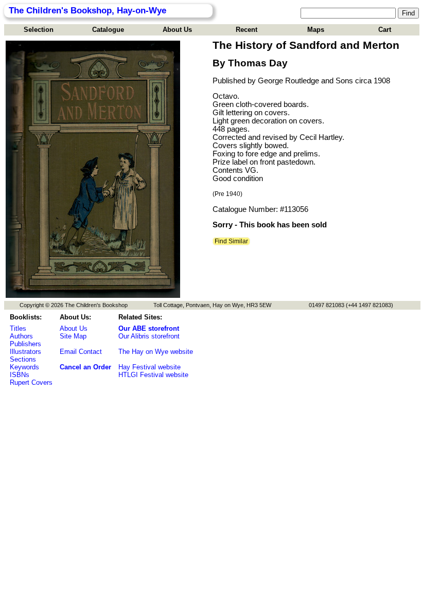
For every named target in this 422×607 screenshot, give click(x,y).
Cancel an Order (85, 367)
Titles (18, 328)
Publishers (25, 344)
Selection (39, 29)
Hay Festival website (149, 367)
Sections (23, 359)
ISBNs (19, 375)
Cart (384, 29)
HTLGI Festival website (153, 375)
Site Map (73, 336)
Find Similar (231, 241)
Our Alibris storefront (149, 336)
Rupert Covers (31, 382)
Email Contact (81, 351)
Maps (315, 29)
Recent (246, 29)
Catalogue (108, 29)
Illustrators (25, 351)
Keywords (24, 367)
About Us (177, 29)
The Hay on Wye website (155, 351)
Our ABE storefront (148, 328)
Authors (21, 336)
